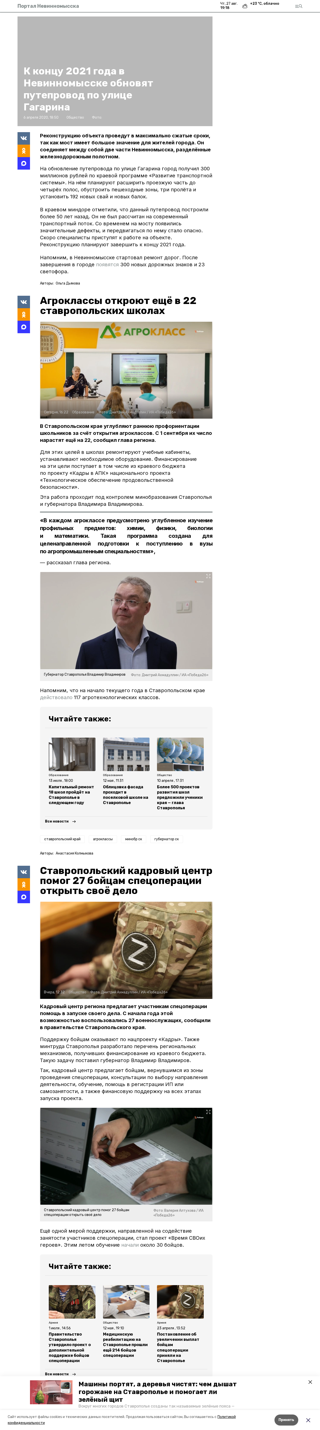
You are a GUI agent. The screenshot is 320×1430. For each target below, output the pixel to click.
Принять (286, 1420)
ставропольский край (62, 839)
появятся (107, 265)
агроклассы (103, 839)
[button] (51, 1392)
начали (130, 1245)
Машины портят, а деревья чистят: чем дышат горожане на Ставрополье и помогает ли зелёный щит (157, 1392)
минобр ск (133, 839)
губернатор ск (166, 839)
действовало (56, 697)
